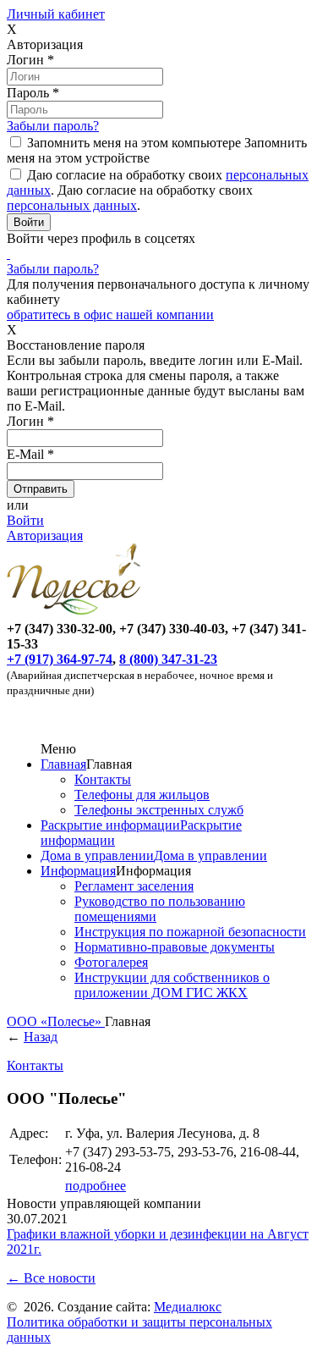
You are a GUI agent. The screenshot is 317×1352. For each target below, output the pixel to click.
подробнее (95, 1185)
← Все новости (51, 1278)
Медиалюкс (187, 1307)
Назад (40, 1036)
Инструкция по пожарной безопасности (190, 931)
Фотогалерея (111, 962)
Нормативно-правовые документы (174, 947)
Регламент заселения (134, 886)
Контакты (102, 779)
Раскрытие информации (110, 825)
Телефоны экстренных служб (158, 810)
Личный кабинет (56, 14)
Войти (25, 520)
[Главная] (77, 613)
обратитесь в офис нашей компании (110, 314)
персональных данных (72, 205)
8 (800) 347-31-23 (168, 659)
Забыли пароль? (53, 126)
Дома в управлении (97, 855)
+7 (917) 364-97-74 (59, 659)
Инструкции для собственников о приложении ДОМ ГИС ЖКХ (172, 985)
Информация (78, 871)
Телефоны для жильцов (142, 794)
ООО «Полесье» (56, 1021)
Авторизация (45, 535)
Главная (63, 764)
